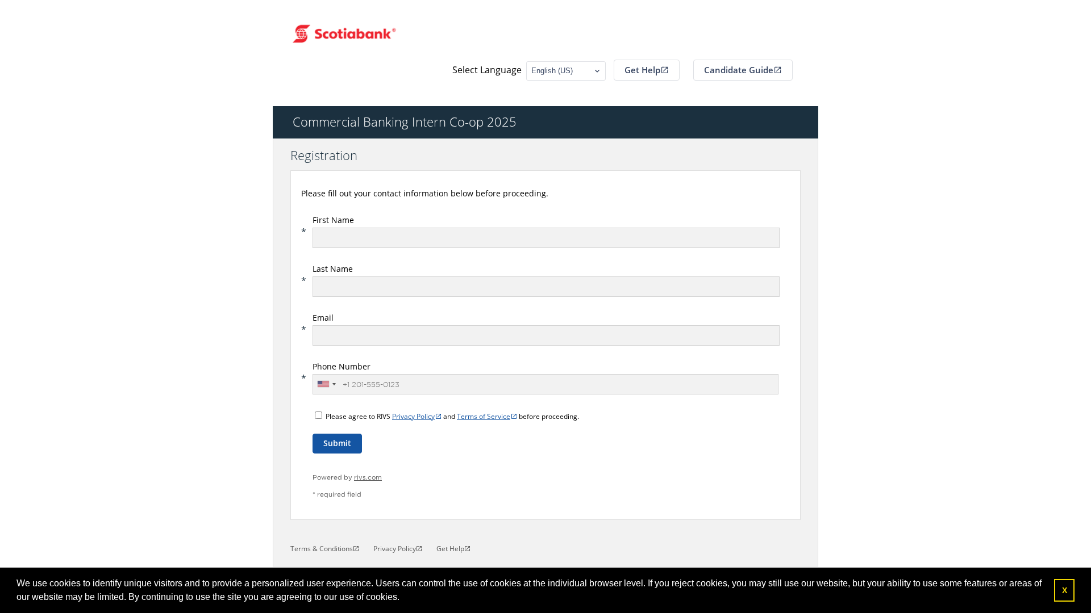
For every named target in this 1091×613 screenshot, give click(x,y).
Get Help (642, 69)
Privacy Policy (413, 416)
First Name (333, 220)
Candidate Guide (738, 69)
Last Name (333, 268)
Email (323, 317)
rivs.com (368, 478)
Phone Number (341, 366)
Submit (337, 443)
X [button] (1064, 590)
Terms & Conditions (321, 548)
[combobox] (326, 384)
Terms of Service (483, 416)
